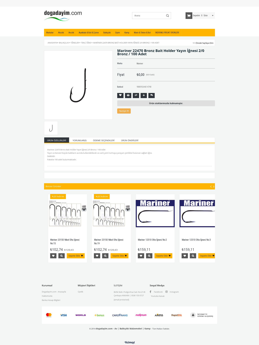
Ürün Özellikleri (56, 140)
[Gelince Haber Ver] (151, 95)
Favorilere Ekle (85, 255)
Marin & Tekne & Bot (142, 32)
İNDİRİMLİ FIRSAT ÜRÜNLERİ (167, 32)
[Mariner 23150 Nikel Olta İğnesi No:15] (55, 213)
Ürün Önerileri (129, 140)
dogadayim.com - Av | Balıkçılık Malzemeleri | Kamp (123, 328)
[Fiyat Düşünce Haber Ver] (144, 95)
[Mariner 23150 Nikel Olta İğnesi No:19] (99, 213)
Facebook (158, 291)
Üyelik (80, 291)
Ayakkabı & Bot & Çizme (89, 32)
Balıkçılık (107, 32)
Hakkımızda (47, 296)
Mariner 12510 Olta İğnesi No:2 (140, 239)
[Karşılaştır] (136, 95)
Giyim (117, 32)
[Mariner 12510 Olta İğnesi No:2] (143, 213)
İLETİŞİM (118, 285)
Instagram (174, 291)
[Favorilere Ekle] (120, 95)
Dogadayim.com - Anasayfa (54, 291)
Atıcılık (61, 32)
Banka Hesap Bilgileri (51, 300)
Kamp (127, 32)
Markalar (50, 32)
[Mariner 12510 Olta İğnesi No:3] (187, 213)
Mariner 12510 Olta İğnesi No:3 (184, 239)
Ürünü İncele (49, 255)
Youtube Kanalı (157, 296)
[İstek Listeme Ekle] (128, 95)
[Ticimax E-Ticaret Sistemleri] (129, 342)
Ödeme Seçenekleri (104, 140)
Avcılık (71, 32)
